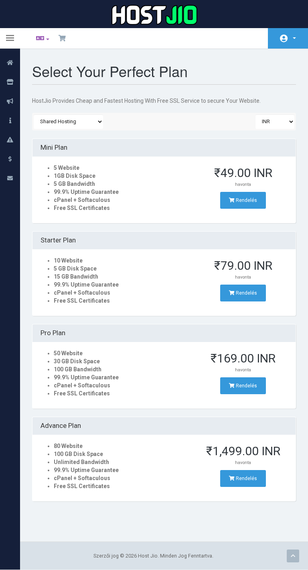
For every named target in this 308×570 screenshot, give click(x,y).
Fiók (288, 38)
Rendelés (246, 200)
